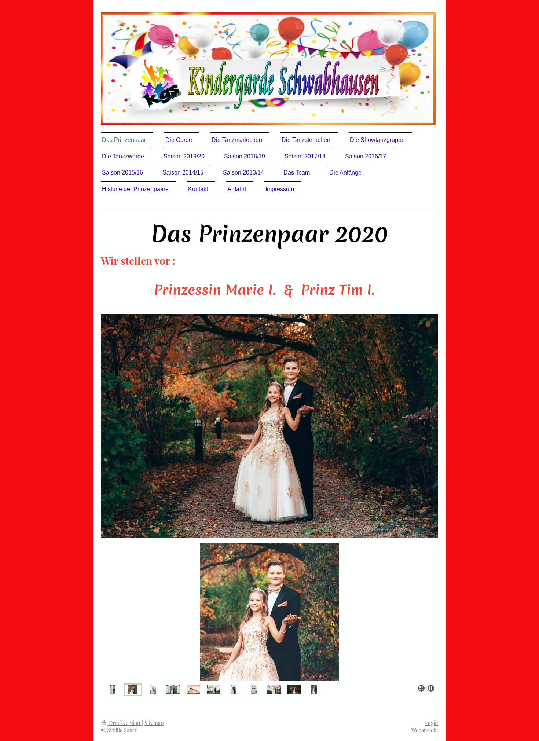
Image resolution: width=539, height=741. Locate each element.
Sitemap (154, 722)
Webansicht (424, 730)
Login (431, 722)
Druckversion (124, 722)
